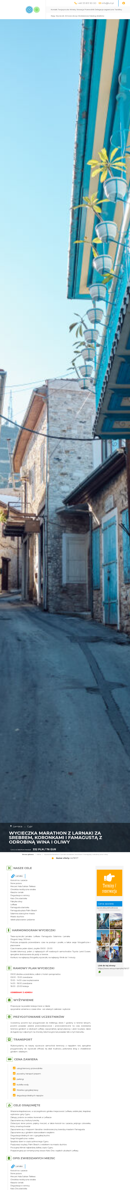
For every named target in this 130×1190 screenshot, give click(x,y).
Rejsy (53, 16)
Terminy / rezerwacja (109, 888)
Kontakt (54, 10)
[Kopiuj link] (100, 972)
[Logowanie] (123, 3)
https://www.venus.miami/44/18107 (113, 968)
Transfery (118, 10)
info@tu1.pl (108, 3)
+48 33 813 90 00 (86, 3)
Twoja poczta (63, 10)
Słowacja (80, 10)
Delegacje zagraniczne (104, 10)
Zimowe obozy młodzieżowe (77, 16)
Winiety (73, 10)
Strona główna (28, 854)
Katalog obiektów (97, 16)
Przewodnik (89, 10)
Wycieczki (60, 16)
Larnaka (18, 876)
